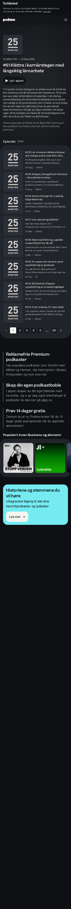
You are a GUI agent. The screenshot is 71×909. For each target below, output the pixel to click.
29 (54, 330)
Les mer (47, 11)
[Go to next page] (61, 330)
